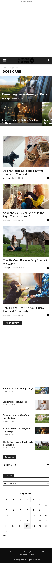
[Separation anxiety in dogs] (42, 405)
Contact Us (41, 552)
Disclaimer (18, 552)
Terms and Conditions (26, 555)
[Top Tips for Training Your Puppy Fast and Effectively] (26, 288)
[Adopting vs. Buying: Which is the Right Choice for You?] (26, 196)
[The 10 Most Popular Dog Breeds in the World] (26, 241)
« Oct (5, 535)
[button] (4, 60)
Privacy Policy (29, 552)
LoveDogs (6, 99)
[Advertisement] (26, 29)
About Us (8, 552)
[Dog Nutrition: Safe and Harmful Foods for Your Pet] (26, 151)
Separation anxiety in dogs (15, 402)
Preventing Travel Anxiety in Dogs (18, 388)
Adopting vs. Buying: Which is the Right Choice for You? (23, 214)
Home (5, 67)
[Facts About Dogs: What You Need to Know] (42, 418)
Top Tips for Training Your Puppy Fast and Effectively (23, 309)
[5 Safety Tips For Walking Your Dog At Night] (21, 112)
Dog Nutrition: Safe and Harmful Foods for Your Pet (23, 172)
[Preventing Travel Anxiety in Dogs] (26, 89)
